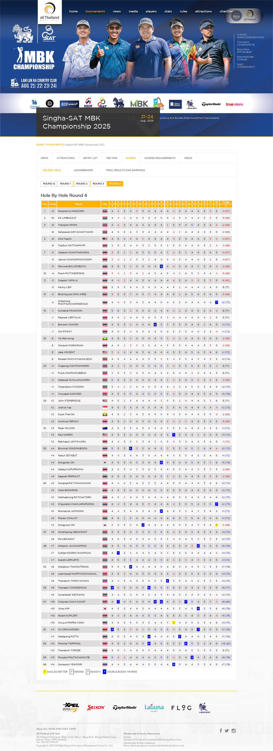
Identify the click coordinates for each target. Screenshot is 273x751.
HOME (40, 144)
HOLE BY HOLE (52, 170)
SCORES (131, 158)
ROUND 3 (98, 183)
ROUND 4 (115, 183)
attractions (203, 11)
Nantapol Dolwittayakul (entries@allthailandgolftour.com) (152, 739)
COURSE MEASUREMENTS (160, 158)
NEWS (44, 158)
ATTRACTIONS (66, 158)
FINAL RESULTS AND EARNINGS (125, 170)
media (133, 11)
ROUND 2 (81, 183)
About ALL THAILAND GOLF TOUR (56, 729)
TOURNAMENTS (55, 144)
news (117, 11)
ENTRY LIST (90, 158)
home (73, 11)
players (151, 11)
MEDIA (188, 158)
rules (183, 11)
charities (226, 11)
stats (168, 11)
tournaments (95, 11)
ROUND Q (49, 183)
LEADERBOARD (83, 170)
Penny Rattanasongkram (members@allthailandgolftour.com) (154, 745)
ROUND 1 (65, 183)
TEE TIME (111, 158)
